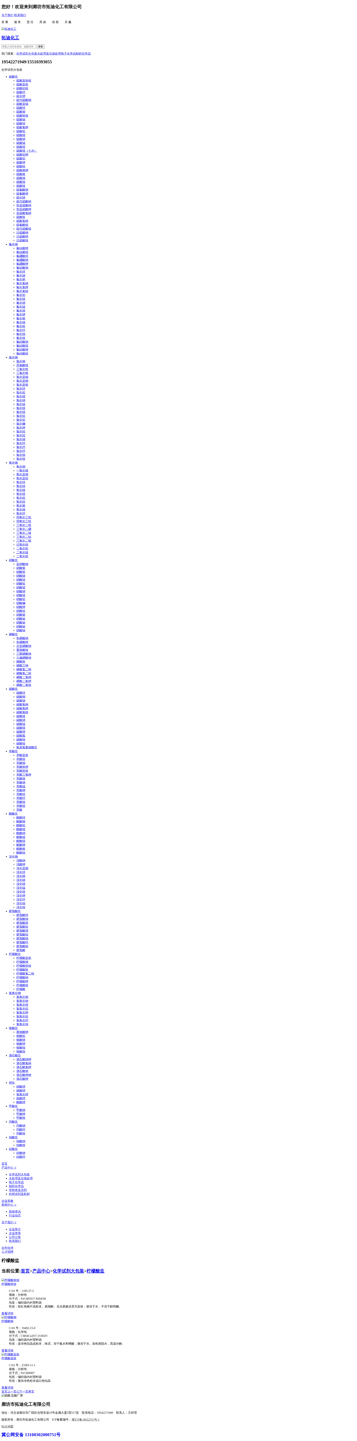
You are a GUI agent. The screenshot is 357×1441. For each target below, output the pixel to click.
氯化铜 (20, 361)
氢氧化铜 (22, 996)
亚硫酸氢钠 (23, 213)
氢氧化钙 (22, 1020)
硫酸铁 (20, 217)
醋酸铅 (20, 825)
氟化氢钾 (22, 287)
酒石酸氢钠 (23, 1063)
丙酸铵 (20, 1133)
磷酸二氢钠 (23, 677)
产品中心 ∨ (9, 1167)
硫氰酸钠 (22, 189)
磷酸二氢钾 (23, 681)
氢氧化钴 (22, 1016)
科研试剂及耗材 (19, 1194)
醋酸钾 (20, 844)
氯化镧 (20, 423)
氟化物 (13, 244)
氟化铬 (20, 318)
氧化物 (13, 462)
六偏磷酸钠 (23, 657)
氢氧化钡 (22, 1024)
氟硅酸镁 (22, 345)
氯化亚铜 (22, 380)
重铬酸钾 (22, 1032)
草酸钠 (20, 782)
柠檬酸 (20, 989)
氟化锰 (20, 306)
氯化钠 (20, 400)
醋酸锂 (20, 1102)
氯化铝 (20, 415)
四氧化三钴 (23, 521)
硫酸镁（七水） (26, 150)
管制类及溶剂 (18, 1190)
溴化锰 (20, 887)
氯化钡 (20, 454)
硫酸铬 (20, 174)
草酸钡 (20, 802)
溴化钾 (20, 895)
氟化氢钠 (22, 283)
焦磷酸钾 (22, 642)
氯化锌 (20, 388)
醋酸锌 (20, 817)
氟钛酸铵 (22, 252)
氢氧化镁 (22, 1004)
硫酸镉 (20, 178)
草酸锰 (20, 786)
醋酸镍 (20, 829)
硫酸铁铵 (22, 115)
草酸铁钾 (22, 766)
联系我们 (20, 15)
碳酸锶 (20, 700)
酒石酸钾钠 (23, 1074)
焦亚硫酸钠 (23, 205)
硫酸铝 (20, 158)
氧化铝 (20, 497)
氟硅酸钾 (22, 349)
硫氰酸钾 (22, 193)
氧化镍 (20, 490)
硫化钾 (20, 96)
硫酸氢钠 (22, 220)
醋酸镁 (20, 841)
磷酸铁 (20, 661)
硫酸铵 (20, 185)
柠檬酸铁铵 (23, 965)
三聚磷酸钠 (23, 653)
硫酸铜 (20, 111)
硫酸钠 (20, 139)
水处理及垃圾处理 (49, 53)
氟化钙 (20, 330)
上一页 (11, 1391)
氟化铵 (20, 337)
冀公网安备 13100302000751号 (31, 1435)
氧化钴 (20, 501)
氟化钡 (20, 334)
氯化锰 (20, 404)
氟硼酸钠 (22, 259)
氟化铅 (20, 295)
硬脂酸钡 (22, 946)
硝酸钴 (20, 610)
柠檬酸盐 (15, 954)
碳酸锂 (20, 1090)
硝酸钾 (20, 607)
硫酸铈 (20, 123)
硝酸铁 (20, 571)
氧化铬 (20, 505)
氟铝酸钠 (22, 267)
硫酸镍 (20, 135)
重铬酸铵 (22, 649)
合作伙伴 (7, 1247)
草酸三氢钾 (23, 774)
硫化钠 (20, 197)
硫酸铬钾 (22, 170)
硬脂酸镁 (22, 922)
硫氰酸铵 (22, 224)
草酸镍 (20, 778)
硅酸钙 (20, 1156)
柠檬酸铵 (22, 985)
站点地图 (7, 1426)
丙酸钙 (20, 1129)
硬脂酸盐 (15, 911)
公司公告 (15, 1237)
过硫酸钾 (22, 236)
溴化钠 (20, 883)
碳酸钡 (20, 739)
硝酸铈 (20, 579)
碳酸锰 (20, 724)
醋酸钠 (20, 833)
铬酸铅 (20, 1035)
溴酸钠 (20, 860)
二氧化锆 (22, 556)
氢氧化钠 (22, 1000)
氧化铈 (20, 486)
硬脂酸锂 (22, 930)
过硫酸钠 (22, 232)
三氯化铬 (22, 373)
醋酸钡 (20, 852)
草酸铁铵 (22, 770)
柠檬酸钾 (22, 981)
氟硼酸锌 (22, 256)
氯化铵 (20, 458)
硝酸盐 (13, 560)
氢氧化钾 (22, 1012)
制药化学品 (83, 53)
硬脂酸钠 (22, 918)
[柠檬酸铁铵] (10, 1280)
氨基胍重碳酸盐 (26, 747)
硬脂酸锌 (22, 915)
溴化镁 (20, 891)
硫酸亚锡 (22, 103)
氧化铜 (20, 466)
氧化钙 (20, 513)
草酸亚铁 (22, 755)
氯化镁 (20, 408)
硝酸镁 (20, 595)
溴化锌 (20, 872)
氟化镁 (20, 310)
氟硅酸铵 (22, 353)
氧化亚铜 (22, 474)
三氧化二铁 (23, 525)
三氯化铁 (22, 369)
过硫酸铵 (22, 240)
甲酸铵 (20, 1117)
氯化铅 (20, 392)
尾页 (31, 1391)
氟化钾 (20, 314)
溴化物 (13, 856)
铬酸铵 (20, 1051)
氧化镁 (20, 493)
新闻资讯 (15, 1211)
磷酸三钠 (22, 665)
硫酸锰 (20, 142)
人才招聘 (7, 1251)
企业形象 (7, 1200)
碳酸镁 (20, 727)
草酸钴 (20, 794)
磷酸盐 (13, 634)
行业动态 (15, 1215)
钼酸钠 (20, 1141)
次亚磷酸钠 (23, 646)
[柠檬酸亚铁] (10, 1354)
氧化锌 (20, 482)
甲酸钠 (20, 1110)
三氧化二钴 (23, 536)
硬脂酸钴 (22, 934)
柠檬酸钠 (22, 977)
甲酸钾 (20, 1113)
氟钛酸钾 (22, 248)
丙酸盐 (13, 1121)
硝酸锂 (20, 1086)
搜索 (40, 46)
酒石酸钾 (22, 1078)
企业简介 (15, 1229)
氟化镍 (20, 298)
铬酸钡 (20, 1047)
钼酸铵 (20, 1145)
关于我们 (7, 15)
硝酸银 (20, 568)
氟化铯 (20, 279)
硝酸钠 (20, 591)
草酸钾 (20, 790)
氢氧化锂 (22, 1094)
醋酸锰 (20, 837)
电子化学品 (68, 53)
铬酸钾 (20, 1043)
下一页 (23, 1391)
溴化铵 (20, 907)
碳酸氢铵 (22, 712)
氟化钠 (20, 302)
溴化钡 (20, 903)
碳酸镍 (20, 716)
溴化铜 (20, 876)
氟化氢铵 (22, 291)
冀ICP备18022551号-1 (85, 1419)
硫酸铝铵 (22, 88)
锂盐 (12, 1082)
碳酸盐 (13, 688)
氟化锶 (20, 275)
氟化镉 (20, 322)
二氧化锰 (22, 552)
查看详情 (7, 1313)
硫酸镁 (20, 146)
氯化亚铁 (22, 384)
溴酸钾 (20, 864)
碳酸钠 (20, 720)
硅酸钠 (20, 1152)
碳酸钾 (20, 731)
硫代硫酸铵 (23, 228)
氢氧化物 (15, 993)
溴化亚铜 (22, 868)
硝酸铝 (20, 599)
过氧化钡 (22, 544)
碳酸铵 (20, 743)
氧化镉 (20, 509)
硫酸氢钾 (22, 127)
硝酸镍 (20, 587)
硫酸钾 (20, 162)
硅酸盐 (13, 1149)
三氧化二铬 (23, 540)
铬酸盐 (13, 1028)
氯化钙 (20, 443)
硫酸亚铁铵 (23, 80)
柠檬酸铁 (22, 969)
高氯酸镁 (22, 365)
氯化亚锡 (22, 376)
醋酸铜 (20, 821)
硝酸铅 (20, 583)
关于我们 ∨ (9, 1222)
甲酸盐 (13, 1106)
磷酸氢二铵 (23, 673)
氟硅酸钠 (22, 341)
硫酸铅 (20, 131)
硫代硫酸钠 (23, 100)
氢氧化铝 (22, 1008)
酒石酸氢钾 (23, 1067)
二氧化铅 (22, 548)
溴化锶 (20, 879)
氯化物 (13, 357)
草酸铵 (20, 759)
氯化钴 (20, 431)
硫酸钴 (20, 166)
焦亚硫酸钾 (23, 209)
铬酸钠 (20, 1039)
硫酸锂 (20, 1098)
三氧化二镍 (23, 532)
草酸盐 (13, 751)
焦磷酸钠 (22, 638)
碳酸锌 (20, 692)
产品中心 (41, 1270)
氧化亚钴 (22, 478)
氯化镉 (20, 439)
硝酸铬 (20, 614)
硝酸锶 (20, 575)
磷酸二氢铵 (23, 685)
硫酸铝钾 (22, 154)
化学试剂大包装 (26, 53)
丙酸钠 (20, 1125)
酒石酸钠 (22, 1071)
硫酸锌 (20, 107)
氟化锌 (20, 271)
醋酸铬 (20, 848)
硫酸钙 (20, 92)
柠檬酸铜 (22, 961)
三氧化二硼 (23, 529)
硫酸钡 (20, 181)
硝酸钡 (20, 630)
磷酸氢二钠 (23, 669)
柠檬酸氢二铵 (25, 973)
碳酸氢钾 (22, 708)
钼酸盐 (13, 1137)
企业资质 (15, 1233)
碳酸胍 (20, 735)
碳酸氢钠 (22, 704)
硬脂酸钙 (22, 942)
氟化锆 (20, 326)
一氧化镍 (22, 470)
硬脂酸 (20, 950)
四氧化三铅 (23, 517)
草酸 (19, 809)
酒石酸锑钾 (23, 1059)
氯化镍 (20, 396)
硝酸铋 (20, 618)
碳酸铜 (20, 696)
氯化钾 (20, 427)
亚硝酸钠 (22, 564)
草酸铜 (20, 763)
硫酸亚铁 (22, 84)
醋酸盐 (13, 813)
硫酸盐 (13, 76)
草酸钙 (20, 798)
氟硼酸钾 (22, 263)
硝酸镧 (20, 603)
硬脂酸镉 (22, 938)
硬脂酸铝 (22, 926)
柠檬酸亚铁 (23, 957)
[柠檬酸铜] (8, 1317)
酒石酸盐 (15, 1055)
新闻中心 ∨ (9, 1204)
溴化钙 (20, 899)
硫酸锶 (20, 119)
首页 (4, 1163)
